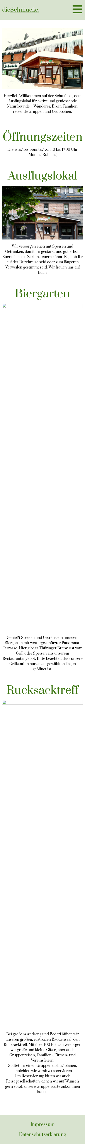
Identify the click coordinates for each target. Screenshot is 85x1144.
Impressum (43, 1124)
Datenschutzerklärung (42, 1134)
